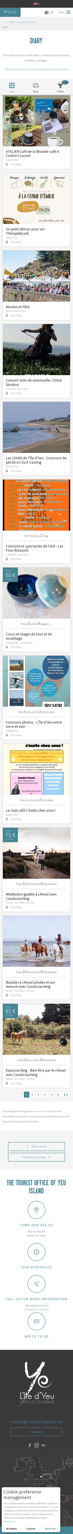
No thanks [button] (11, 1528)
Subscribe (36, 1432)
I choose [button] (30, 1528)
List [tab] (12, 91)
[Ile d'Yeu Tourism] (36, 1384)
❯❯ (65, 1094)
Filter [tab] (60, 91)
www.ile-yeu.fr (42, 1111)
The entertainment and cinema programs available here (36, 69)
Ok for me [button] (50, 1528)
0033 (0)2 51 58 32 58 (37, 1309)
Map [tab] (35, 91)
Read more (9, 1521)
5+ (44, 1094)
